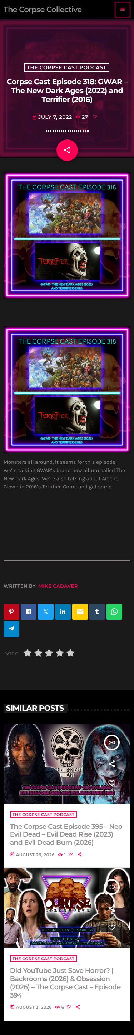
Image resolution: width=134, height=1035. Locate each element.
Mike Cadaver (58, 586)
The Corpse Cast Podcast (66, 67)
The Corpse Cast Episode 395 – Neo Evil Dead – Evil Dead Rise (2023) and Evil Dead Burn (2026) (66, 834)
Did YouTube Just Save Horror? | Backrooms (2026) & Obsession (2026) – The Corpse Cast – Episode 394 (65, 982)
